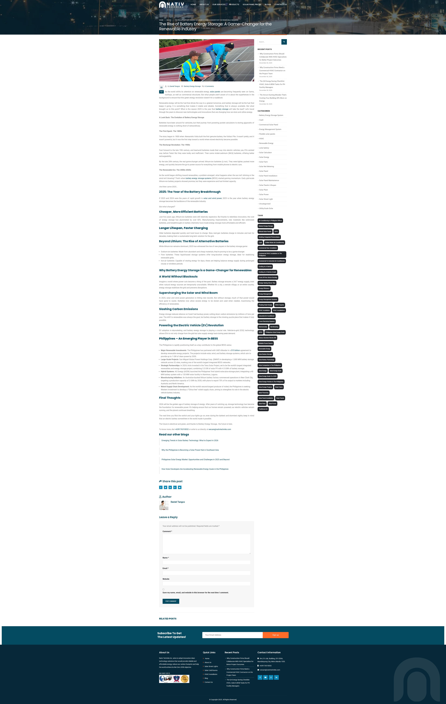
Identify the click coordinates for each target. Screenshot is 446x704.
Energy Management (265, 294)
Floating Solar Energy (265, 305)
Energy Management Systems (268, 299)
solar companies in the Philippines (270, 365)
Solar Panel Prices (252, 4)
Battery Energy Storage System (271, 115)
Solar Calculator (265, 153)
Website (166, 579)
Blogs (268, 4)
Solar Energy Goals (275, 371)
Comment (167, 531)
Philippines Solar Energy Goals (275, 332)
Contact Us (281, 4)
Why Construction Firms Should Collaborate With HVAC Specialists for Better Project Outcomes (273, 57)
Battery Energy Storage (192, 86)
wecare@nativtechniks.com (220, 429)
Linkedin (276, 677)
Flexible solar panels (267, 134)
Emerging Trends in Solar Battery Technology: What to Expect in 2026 (190, 440)
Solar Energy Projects (265, 387)
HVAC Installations (279, 310)
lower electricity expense (267, 321)
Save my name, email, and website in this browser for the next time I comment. (196, 592)
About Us (204, 4)
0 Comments (209, 86)
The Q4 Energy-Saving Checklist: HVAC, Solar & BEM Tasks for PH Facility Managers (272, 84)
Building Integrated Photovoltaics (269, 237)
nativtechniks (263, 327)
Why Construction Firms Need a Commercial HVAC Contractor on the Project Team (272, 70)
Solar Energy (264, 157)
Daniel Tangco (175, 86)
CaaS (261, 120)
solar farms (279, 387)
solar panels (215, 92)
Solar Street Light (266, 199)
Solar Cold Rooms (211, 670)
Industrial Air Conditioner (266, 316)
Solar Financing (263, 393)
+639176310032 (182, 429)
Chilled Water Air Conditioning (274, 242)
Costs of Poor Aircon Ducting (268, 277)
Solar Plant (263, 190)
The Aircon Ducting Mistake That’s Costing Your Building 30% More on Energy (273, 98)
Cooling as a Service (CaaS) (267, 272)
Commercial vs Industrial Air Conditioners (272, 261)
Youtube (265, 677)
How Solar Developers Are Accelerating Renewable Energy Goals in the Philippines (195, 469)
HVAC (261, 139)
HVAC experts (279, 305)
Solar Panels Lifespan (267, 185)
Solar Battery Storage (265, 354)
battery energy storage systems (198, 178)
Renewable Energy (266, 143)
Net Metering (274, 327)
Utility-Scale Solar (266, 208)
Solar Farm (263, 162)
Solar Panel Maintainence (269, 180)
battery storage (222, 109)
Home (193, 4)
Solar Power (264, 194)
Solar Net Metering (266, 166)
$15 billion (235, 350)
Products (234, 4)
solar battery (264, 148)
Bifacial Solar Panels (265, 231)
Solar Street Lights (211, 666)
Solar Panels (280, 398)
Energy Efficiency (264, 288)
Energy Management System (270, 129)
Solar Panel (263, 171)
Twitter (165, 487)
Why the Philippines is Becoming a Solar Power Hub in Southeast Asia (190, 450)
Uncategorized (264, 204)
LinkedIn (170, 487)
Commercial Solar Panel (268, 125)
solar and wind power (212, 198)
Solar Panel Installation (268, 176)
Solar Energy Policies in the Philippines (271, 381)
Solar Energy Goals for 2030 (267, 376)
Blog (206, 678)
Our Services (218, 4)
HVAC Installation (264, 310)
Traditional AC (263, 409)
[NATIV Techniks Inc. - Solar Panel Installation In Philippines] (171, 4)
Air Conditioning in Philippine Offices (270, 220)
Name (166, 558)
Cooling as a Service (265, 266)
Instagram (271, 677)
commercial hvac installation (268, 248)
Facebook (160, 487)
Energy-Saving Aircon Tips (267, 283)
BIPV (276, 231)
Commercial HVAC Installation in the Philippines (270, 254)
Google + (175, 487)
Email (179, 487)
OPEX (260, 332)
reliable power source (266, 343)
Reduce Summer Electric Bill (267, 338)
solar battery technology (266, 360)
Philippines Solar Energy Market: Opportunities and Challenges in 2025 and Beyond (196, 459)
